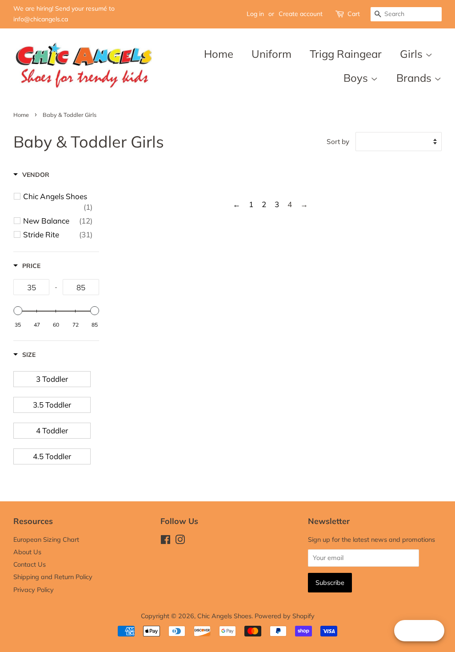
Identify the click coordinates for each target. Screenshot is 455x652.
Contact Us (29, 564)
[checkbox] (57, 201)
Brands (415, 77)
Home (218, 53)
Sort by (338, 141)
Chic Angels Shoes (224, 616)
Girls (412, 53)
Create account (301, 14)
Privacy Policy (33, 589)
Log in (255, 14)
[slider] (17, 310)
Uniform (271, 53)
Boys (357, 77)
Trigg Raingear (346, 53)
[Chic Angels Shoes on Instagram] (180, 541)
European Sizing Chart (46, 539)
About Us (27, 552)
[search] (406, 14)
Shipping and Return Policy (52, 576)
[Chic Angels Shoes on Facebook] (165, 541)
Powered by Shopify (285, 616)
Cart (353, 14)
